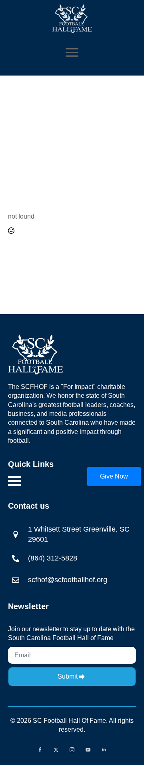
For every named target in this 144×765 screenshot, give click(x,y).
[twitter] (56, 749)
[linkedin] (104, 749)
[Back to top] (126, 715)
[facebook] (40, 749)
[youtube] (88, 749)
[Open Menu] (72, 52)
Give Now (114, 476)
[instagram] (72, 749)
